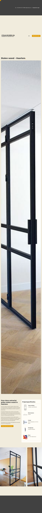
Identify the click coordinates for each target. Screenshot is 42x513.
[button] (29, 36)
